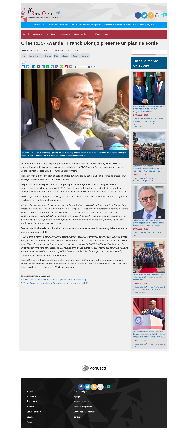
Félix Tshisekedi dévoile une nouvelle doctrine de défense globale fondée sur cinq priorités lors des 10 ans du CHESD (149, 334)
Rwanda (48, 56)
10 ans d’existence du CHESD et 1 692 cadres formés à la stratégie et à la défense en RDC (148, 277)
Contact (77, 417)
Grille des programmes (83, 406)
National (85, 56)
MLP (24, 56)
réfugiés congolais (148, 181)
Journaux (65, 34)
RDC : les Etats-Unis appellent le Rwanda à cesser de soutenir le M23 (55, 283)
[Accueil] (45, 12)
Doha (149, 232)
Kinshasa (150, 287)
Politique (64, 56)
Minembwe (136, 235)
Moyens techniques (82, 401)
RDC (159, 121)
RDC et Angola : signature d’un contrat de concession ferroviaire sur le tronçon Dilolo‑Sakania (148, 109)
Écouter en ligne (80, 391)
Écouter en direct (81, 34)
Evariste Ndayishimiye (140, 289)
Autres (107, 34)
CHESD (142, 292)
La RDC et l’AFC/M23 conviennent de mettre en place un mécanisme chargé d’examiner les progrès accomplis (148, 222)
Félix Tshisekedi (143, 124)
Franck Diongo (35, 56)
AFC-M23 (155, 232)
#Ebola (97, 34)
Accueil (26, 34)
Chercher (161, 52)
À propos (77, 396)
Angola (135, 124)
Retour (138, 181)
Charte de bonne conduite (84, 412)
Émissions (50, 34)
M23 (56, 56)
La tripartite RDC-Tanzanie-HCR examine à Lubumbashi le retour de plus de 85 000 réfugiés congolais (147, 168)
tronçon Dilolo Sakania (149, 121)
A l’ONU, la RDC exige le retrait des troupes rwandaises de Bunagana (55, 279)
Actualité (37, 34)
